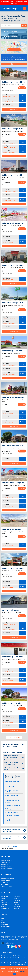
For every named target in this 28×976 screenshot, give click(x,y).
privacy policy (23, 971)
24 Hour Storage (5, 882)
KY (24, 957)
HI (7, 957)
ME (10, 960)
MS (22, 960)
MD (7, 960)
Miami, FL (3, 900)
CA (13, 955)
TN (22, 964)
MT (25, 960)
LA (1, 960)
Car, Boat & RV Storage (6, 886)
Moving (3, 922)
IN (18, 957)
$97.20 (23, 412)
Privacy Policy (4, 924)
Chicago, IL (3, 898)
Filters (15, 64)
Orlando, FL (17, 904)
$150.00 (22, 105)
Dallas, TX (16, 898)
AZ (10, 955)
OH (25, 962)
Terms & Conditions (5, 926)
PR (10, 964)
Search (24, 25)
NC (2, 962)
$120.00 (22, 670)
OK (2, 964)
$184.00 (22, 586)
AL (4, 955)
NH (10, 962)
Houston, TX (17, 900)
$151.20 (22, 421)
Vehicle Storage (5, 884)
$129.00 (22, 628)
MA (5, 960)
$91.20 (23, 544)
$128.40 (22, 237)
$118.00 (22, 726)
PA (7, 964)
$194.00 (22, 679)
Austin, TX (16, 908)
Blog (2, 920)
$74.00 (23, 716)
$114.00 (22, 100)
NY (22, 962)
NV (19, 962)
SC (16, 964)
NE (7, 962)
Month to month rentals (11, 36)
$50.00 (23, 146)
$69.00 (23, 322)
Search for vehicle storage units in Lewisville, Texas (12, 837)
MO (19, 960)
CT (19, 955)
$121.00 (22, 199)
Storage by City (5, 864)
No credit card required (11, 34)
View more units (14, 109)
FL (1, 957)
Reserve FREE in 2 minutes (11, 31)
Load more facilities (14, 737)
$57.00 (23, 151)
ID (13, 957)
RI (13, 964)
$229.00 (22, 373)
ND (4, 962)
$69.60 (23, 501)
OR (4, 964)
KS (21, 957)
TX (24, 964)
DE (24, 955)
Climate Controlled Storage (7, 878)
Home (3, 846)
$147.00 (22, 581)
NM (16, 962)
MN (16, 960)
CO (16, 955)
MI (13, 960)
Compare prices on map (14, 49)
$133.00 (22, 675)
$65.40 (23, 496)
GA (4, 957)
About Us (3, 918)
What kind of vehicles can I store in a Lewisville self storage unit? (11, 757)
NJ (13, 962)
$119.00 (22, 195)
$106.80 (22, 417)
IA (10, 957)
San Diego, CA (17, 906)
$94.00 (23, 721)
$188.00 (22, 278)
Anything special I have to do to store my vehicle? (12, 763)
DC (22, 955)
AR (7, 955)
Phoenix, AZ (4, 902)
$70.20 (23, 505)
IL (15, 957)
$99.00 (23, 623)
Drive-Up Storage (5, 880)
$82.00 (23, 327)
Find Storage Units (5, 862)
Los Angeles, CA (5, 896)
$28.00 (23, 142)
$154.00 (22, 369)
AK (2, 955)
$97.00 (23, 459)
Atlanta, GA (17, 902)
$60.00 (23, 364)
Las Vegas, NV (4, 904)
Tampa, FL (3, 906)
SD (19, 964)
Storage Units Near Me (6, 860)
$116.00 (22, 190)
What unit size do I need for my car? (12, 768)
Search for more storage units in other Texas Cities (11, 830)
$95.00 (23, 95)
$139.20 (22, 241)
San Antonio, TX (5, 908)
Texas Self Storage (12, 846)
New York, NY (17, 896)
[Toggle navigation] (24, 8)
